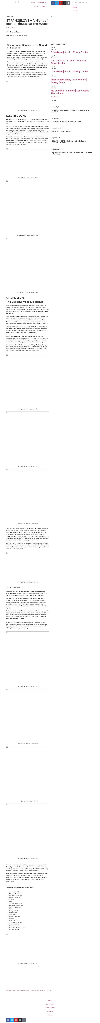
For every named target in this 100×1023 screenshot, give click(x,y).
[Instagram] (64, 3)
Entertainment (42, 2)
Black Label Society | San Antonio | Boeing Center (69, 81)
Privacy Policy (10, 990)
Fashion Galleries (50, 1007)
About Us (48, 990)
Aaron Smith (11, 28)
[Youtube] (60, 3)
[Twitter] (57, 3)
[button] (9, 35)
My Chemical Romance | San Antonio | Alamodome (71, 92)
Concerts (50, 1011)
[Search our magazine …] (83, 2)
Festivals (50, 1015)
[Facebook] (53, 3)
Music (33, 2)
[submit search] (75, 5)
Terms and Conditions (22, 990)
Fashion (35, 6)
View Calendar (55, 97)
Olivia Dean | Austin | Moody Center (69, 52)
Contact (42, 990)
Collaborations (34, 990)
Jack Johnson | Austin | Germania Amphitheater (68, 62)
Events (43, 6)
